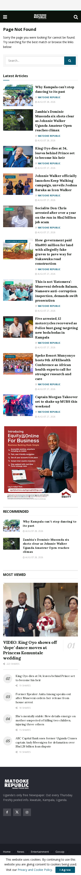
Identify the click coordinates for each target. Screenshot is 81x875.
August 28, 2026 (46, 101)
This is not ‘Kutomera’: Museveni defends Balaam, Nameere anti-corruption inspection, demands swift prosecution (56, 291)
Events (10, 177)
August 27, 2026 (46, 168)
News (9, 149)
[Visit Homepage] (40, 16)
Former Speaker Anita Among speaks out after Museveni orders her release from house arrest (43, 698)
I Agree (65, 870)
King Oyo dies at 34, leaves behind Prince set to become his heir (54, 153)
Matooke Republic (49, 97)
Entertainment (15, 88)
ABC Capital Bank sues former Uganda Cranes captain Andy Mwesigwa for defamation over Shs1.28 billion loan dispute (46, 742)
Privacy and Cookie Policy (35, 870)
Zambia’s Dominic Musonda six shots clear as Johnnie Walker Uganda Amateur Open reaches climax (54, 120)
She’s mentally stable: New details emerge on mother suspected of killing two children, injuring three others (46, 720)
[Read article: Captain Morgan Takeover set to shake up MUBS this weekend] (18, 405)
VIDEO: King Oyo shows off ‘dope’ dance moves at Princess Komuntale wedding (30, 650)
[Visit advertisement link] (40, 463)
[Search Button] (76, 17)
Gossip (59, 852)
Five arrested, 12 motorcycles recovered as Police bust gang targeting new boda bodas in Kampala (56, 327)
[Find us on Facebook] (7, 812)
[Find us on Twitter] (17, 812)
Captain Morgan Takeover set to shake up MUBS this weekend (56, 401)
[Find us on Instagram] (27, 812)
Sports (10, 113)
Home (7, 852)
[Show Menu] (5, 17)
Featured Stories (16, 241)
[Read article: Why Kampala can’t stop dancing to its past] (18, 95)
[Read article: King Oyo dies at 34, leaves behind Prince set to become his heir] (18, 156)
